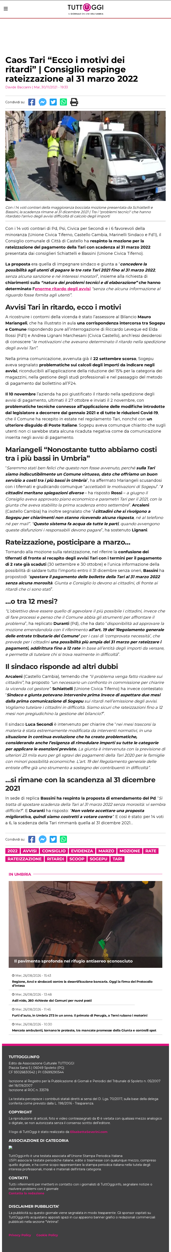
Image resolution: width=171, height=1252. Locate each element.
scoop (76, 859)
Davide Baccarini (18, 87)
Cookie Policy (47, 1235)
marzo (106, 851)
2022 (13, 851)
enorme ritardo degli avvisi (63, 288)
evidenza (82, 851)
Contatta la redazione (26, 1193)
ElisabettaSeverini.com (89, 1132)
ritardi (55, 859)
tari (117, 859)
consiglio (54, 851)
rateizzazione (25, 859)
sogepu (98, 859)
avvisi (30, 851)
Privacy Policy (20, 1235)
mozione (130, 851)
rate (150, 851)
